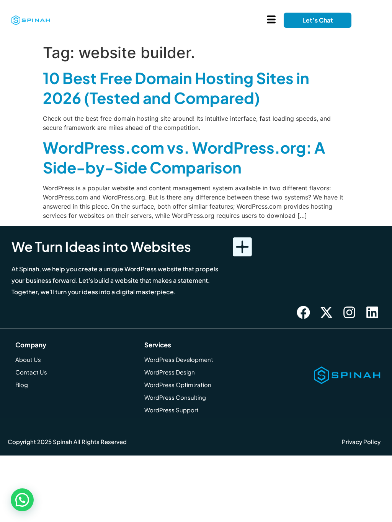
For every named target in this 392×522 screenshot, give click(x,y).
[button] (22, 499)
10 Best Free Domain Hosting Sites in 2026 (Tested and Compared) (176, 87)
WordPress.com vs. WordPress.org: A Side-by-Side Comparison (184, 157)
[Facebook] (304, 313)
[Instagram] (349, 313)
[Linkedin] (372, 313)
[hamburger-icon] (271, 20)
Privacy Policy (361, 441)
